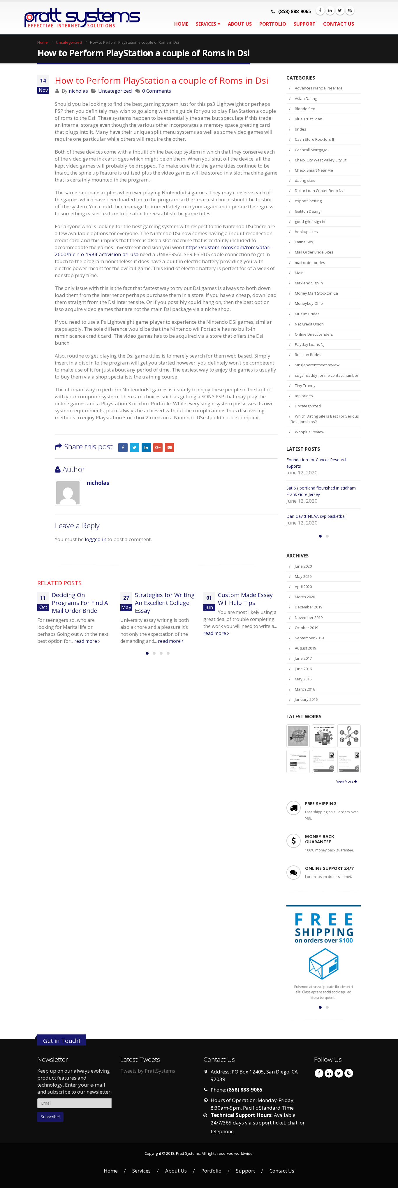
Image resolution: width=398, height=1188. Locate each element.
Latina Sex (304, 241)
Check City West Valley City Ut (320, 160)
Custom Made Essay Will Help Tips (188, 599)
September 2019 (309, 637)
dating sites (305, 180)
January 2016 (306, 699)
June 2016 (303, 668)
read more (113, 641)
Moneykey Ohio (309, 303)
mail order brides (310, 262)
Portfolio (272, 24)
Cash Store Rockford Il (314, 139)
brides (300, 129)
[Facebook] (320, 10)
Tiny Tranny (305, 385)
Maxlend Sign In (309, 283)
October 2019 (306, 627)
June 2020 (303, 566)
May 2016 (303, 679)
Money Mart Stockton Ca (316, 293)
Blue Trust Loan (308, 119)
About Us (240, 24)
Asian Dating (306, 98)
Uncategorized (115, 90)
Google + (158, 447)
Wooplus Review (309, 431)
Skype (348, 1073)
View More (345, 781)
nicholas (78, 90)
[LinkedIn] (330, 10)
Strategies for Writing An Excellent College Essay (108, 603)
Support (305, 24)
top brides (304, 395)
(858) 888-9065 (294, 11)
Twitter (134, 447)
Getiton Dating (307, 211)
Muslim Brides (307, 313)
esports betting (308, 200)
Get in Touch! (61, 1040)
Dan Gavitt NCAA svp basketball (316, 516)
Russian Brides (308, 354)
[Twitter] (340, 10)
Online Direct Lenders (314, 334)
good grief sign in (310, 221)
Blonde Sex (305, 108)
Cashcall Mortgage (311, 149)
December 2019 (308, 607)
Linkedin (329, 1073)
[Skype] (350, 10)
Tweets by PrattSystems (147, 1070)
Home (181, 24)
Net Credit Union (309, 324)
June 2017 (303, 658)
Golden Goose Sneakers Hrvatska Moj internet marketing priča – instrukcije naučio (263, 610)
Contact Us (338, 24)
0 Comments (156, 90)
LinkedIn (146, 447)
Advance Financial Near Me (319, 88)
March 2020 (305, 596)
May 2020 (303, 576)
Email (169, 447)
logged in (95, 539)
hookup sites (306, 231)
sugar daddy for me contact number (326, 375)
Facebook (123, 447)
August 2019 (305, 648)
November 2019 (309, 617)
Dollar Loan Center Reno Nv (319, 190)
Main (299, 272)
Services (206, 24)
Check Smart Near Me (314, 170)
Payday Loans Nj (309, 344)
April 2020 (303, 586)
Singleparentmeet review (317, 364)
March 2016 (305, 689)
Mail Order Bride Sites (314, 252)
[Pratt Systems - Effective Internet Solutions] (73, 18)
